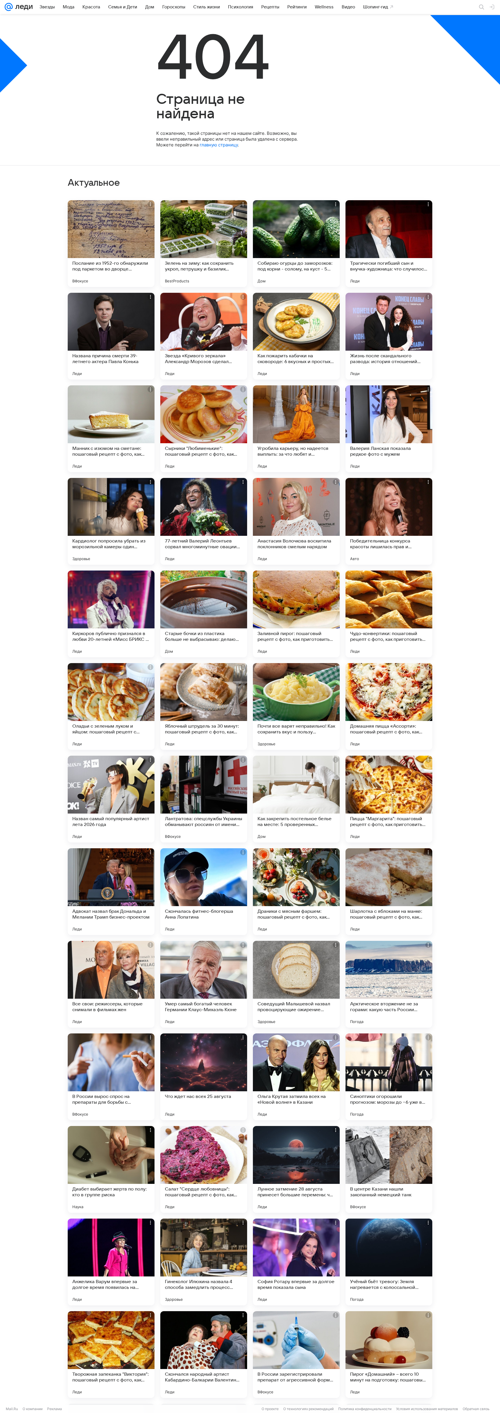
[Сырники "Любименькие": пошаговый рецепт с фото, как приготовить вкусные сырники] (203, 428)
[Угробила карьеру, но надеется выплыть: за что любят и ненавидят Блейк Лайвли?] (296, 428)
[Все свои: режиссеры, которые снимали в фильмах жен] (111, 984)
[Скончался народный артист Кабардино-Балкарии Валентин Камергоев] (203, 1354)
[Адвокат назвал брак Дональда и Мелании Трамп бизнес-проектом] (111, 891)
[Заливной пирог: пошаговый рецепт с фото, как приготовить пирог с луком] (296, 614)
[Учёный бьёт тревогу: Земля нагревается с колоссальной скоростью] (388, 1262)
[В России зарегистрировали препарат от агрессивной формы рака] (296, 1354)
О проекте (270, 1409)
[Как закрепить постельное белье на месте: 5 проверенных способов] (296, 799)
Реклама (54, 1409)
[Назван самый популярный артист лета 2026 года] (111, 799)
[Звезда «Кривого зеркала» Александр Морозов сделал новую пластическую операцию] (203, 336)
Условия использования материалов (427, 1409)
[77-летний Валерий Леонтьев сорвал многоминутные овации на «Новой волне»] (203, 521)
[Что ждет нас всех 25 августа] (203, 1076)
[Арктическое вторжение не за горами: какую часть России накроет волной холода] (388, 984)
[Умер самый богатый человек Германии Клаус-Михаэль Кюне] (203, 984)
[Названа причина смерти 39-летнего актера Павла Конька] (111, 336)
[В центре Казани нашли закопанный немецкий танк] (388, 1169)
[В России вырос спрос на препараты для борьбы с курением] (111, 1076)
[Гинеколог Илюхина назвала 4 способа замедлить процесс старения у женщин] (203, 1262)
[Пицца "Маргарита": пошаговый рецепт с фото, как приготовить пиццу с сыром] (388, 799)
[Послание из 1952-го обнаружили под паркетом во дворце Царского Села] (111, 243)
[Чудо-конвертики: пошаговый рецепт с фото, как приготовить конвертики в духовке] (388, 614)
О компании (33, 1409)
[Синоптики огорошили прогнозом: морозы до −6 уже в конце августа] (388, 1076)
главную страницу (219, 145)
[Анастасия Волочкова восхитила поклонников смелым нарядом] (296, 521)
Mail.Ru (12, 1409)
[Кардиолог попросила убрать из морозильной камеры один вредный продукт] (111, 521)
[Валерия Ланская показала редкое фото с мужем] (388, 428)
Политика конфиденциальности (364, 1409)
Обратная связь (476, 1409)
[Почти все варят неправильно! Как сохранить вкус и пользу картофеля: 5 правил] (296, 706)
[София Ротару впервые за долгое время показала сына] (296, 1262)
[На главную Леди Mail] (23, 7)
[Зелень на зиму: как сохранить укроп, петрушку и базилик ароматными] (203, 243)
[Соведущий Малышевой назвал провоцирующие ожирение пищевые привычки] (296, 984)
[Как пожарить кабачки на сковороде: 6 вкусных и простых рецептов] (296, 336)
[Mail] (9, 7)
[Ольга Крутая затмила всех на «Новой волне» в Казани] (296, 1076)
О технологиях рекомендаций (308, 1409)
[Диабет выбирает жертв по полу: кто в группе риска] (111, 1169)
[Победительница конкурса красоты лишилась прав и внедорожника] (388, 521)
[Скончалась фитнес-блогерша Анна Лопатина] (203, 891)
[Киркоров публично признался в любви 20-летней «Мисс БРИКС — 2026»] (111, 614)
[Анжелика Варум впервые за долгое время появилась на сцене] (111, 1262)
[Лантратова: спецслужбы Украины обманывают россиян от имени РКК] (203, 799)
